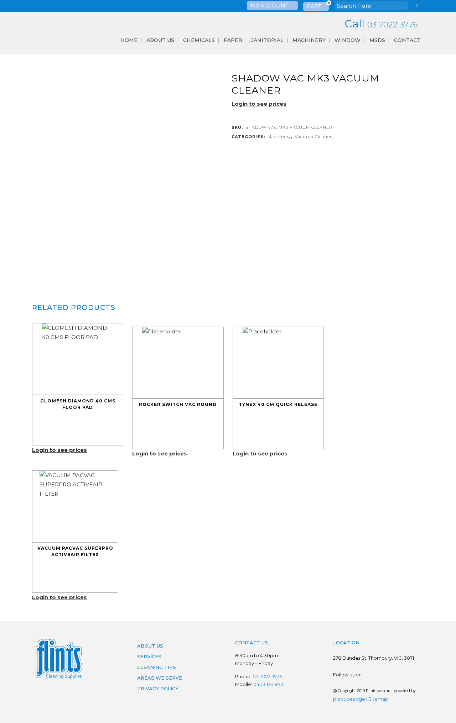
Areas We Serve (159, 678)
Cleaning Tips (156, 667)
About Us (150, 646)
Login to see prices (259, 103)
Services (149, 656)
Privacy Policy (157, 688)
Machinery (279, 136)
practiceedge (349, 699)
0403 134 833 (268, 684)
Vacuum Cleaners (314, 136)
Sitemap (378, 699)
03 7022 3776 (392, 25)
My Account (270, 5)
